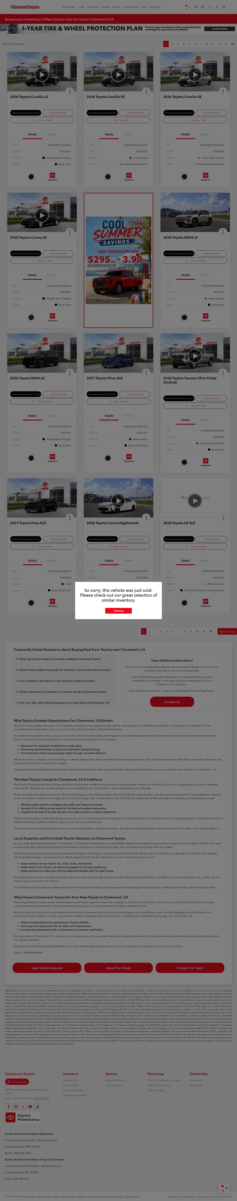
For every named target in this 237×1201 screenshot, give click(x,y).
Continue (118, 610)
